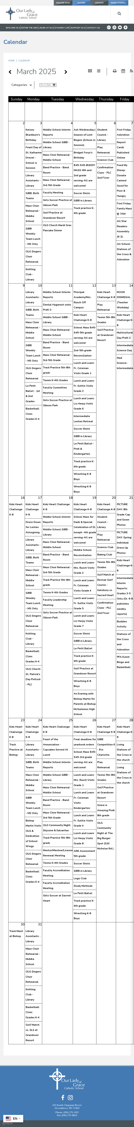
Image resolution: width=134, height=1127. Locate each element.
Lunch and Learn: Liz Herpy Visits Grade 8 (84, 838)
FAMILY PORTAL (118, 2)
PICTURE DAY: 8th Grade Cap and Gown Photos (123, 515)
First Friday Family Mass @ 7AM (124, 209)
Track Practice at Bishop (16, 750)
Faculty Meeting (53, 192)
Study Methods (83, 886)
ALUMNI (81, 2)
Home (11, 60)
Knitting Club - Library (30, 274)
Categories (19, 84)
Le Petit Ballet (83, 648)
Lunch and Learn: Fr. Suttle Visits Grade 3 (84, 386)
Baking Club (104, 554)
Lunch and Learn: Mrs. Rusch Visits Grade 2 (84, 568)
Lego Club (80, 878)
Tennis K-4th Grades (55, 380)
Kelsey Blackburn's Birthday (33, 135)
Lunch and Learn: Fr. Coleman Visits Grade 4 (84, 585)
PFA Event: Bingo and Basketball (124, 662)
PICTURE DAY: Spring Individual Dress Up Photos (124, 543)
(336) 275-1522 (71, 1112)
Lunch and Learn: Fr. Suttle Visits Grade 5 (84, 603)
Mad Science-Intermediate (125, 363)
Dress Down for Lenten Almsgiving (33, 527)
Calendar (24, 60)
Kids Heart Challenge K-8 (125, 320)
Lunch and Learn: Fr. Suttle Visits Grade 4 (84, 821)
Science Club (105, 160)
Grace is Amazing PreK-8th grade (106, 810)
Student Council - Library (102, 135)
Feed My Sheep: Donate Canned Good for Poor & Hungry (122, 180)
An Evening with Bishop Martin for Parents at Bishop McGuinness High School (85, 704)
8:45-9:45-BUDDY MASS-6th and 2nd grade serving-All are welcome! (84, 175)
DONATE (99, 2)
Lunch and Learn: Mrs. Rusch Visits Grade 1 (84, 780)
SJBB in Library (83, 200)
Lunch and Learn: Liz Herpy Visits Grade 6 (84, 403)
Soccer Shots (82, 193)
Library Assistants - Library (33, 181)
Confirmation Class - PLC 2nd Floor (105, 173)
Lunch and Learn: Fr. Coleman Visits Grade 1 (84, 368)
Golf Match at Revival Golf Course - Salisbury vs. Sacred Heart (105, 585)
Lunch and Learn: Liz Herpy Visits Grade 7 (84, 621)
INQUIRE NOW (63, 2)
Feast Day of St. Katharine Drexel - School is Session (34, 158)
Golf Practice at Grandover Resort (105, 335)
